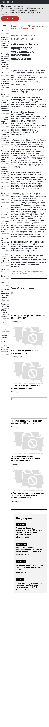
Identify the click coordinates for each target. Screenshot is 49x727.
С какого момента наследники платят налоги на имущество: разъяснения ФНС (8, 259)
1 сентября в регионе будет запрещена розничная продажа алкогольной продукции (7, 60)
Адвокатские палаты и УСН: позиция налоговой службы (7, 211)
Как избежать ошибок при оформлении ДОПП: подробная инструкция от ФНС (8, 226)
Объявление (6, 31)
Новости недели (36, 26)
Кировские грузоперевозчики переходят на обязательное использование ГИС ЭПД (29, 585)
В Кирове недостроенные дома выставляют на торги (8, 326)
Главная (14, 26)
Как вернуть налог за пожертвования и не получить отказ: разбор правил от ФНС (8, 243)
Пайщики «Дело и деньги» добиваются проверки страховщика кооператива (8, 106)
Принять (10, 19)
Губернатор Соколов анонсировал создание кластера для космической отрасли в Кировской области (6, 344)
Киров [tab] (4, 25)
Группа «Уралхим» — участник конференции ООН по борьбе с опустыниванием (8, 83)
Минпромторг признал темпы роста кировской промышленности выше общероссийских (8, 156)
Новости (23, 26)
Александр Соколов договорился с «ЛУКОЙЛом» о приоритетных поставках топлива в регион (8, 174)
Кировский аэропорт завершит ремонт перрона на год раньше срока (8, 294)
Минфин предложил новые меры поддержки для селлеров (8, 121)
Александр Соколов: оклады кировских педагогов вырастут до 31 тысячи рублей (8, 42)
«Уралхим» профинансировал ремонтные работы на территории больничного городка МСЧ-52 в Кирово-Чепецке (8, 137)
